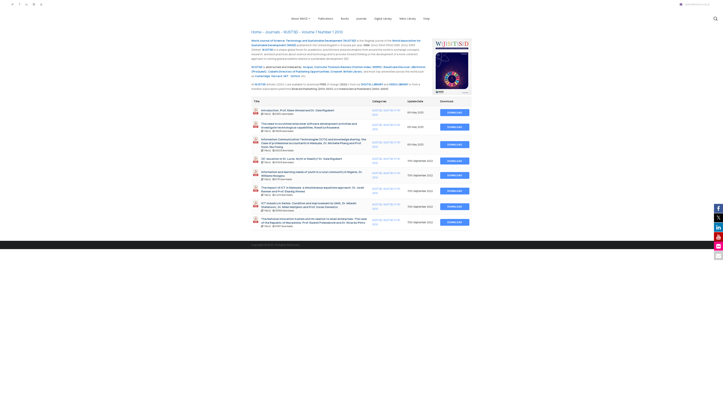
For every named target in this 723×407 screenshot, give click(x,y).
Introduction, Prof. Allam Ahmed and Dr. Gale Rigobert (297, 110)
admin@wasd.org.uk (697, 4)
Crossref (336, 71)
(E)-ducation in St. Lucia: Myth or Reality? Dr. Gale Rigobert (301, 159)
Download (454, 112)
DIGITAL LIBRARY (372, 84)
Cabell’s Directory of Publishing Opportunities (298, 71)
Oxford (295, 76)
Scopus (308, 67)
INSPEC (377, 67)
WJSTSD (377, 110)
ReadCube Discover (397, 67)
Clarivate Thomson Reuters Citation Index (342, 67)
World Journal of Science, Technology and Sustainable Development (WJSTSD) (303, 40)
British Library (352, 71)
